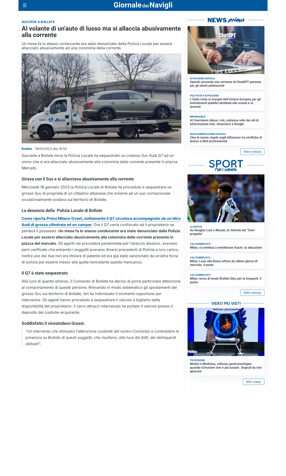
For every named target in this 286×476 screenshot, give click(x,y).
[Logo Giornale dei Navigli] (143, 5)
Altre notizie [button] (252, 152)
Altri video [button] (253, 382)
